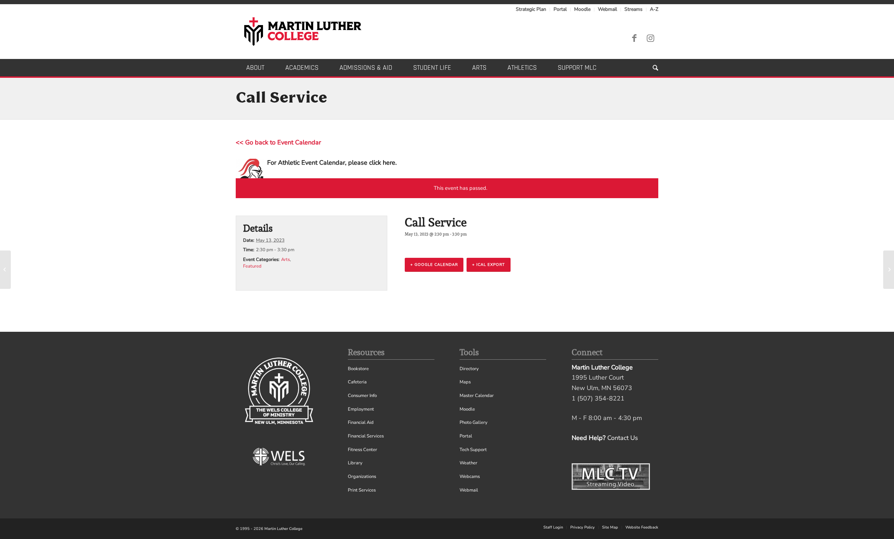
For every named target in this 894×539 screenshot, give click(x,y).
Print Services (362, 490)
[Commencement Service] (5, 269)
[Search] (650, 67)
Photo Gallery (474, 422)
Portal (560, 9)
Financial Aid (361, 422)
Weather (468, 463)
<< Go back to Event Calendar (278, 142)
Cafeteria (357, 382)
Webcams (470, 476)
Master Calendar (477, 395)
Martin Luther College (283, 528)
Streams (633, 9)
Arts (285, 259)
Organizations (362, 476)
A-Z (654, 9)
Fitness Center (362, 450)
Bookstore (358, 369)
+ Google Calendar (434, 264)
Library (355, 463)
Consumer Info (362, 395)
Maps (465, 382)
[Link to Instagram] (650, 38)
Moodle (582, 9)
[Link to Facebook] (634, 38)
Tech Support (473, 450)
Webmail (607, 9)
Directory (469, 369)
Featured (252, 266)
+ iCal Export (488, 264)
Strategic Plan (531, 9)
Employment (361, 409)
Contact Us (622, 438)
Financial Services (366, 436)
